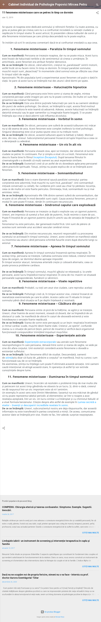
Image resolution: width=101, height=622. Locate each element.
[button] (97, 13)
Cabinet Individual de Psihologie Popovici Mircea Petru (47, 4)
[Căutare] (97, 5)
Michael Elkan (59, 617)
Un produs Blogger (52, 612)
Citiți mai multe (90, 533)
